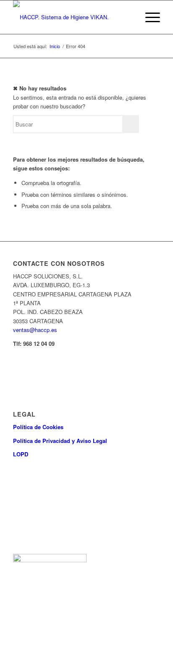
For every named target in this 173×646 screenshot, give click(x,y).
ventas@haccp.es (35, 330)
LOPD (20, 454)
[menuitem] (129, 17)
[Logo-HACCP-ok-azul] (72, 17)
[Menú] (148, 17)
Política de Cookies (38, 427)
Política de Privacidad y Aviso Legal (60, 441)
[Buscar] (129, 17)
